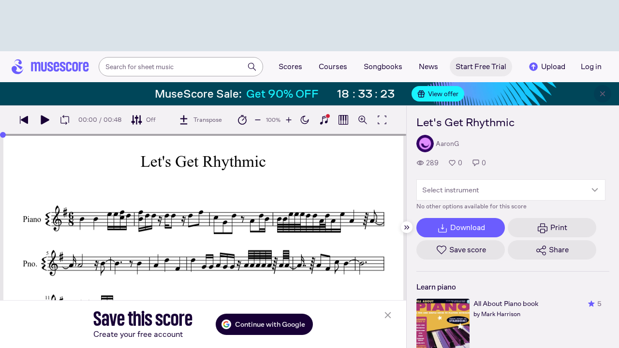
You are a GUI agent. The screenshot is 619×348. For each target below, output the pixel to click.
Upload (553, 66)
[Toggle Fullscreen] (382, 120)
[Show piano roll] (343, 120)
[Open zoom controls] (362, 120)
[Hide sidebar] (407, 227)
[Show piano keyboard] (324, 120)
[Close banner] (602, 93)
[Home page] (50, 66)
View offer (443, 94)
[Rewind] (24, 120)
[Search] (252, 67)
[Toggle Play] (44, 119)
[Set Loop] (64, 120)
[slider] (3, 135)
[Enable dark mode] (304, 120)
